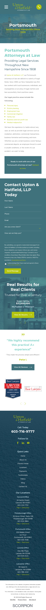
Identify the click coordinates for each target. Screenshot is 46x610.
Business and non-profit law (17, 120)
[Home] (22, 7)
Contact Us (23, 486)
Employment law (13, 111)
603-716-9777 (23, 431)
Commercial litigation (15, 114)
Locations (23, 467)
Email (6, 220)
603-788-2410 (23, 572)
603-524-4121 (23, 556)
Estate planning (13, 108)
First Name (8, 201)
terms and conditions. (14, 265)
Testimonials (23, 475)
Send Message (13, 271)
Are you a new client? (12, 227)
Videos (23, 479)
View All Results (21, 315)
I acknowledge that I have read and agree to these (22, 264)
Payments (23, 471)
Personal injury (12, 105)
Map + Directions (23, 507)
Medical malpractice (14, 122)
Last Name (8, 207)
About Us (23, 460)
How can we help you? (13, 233)
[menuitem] (13, 600)
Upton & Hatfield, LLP (15, 75)
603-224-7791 (23, 505)
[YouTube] (28, 443)
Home (23, 456)
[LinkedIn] (23, 443)
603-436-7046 (23, 540)
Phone (6, 214)
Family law (11, 117)
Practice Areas (23, 463)
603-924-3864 (23, 521)
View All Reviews (21, 367)
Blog (23, 483)
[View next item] (25, 322)
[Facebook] (18, 443)
